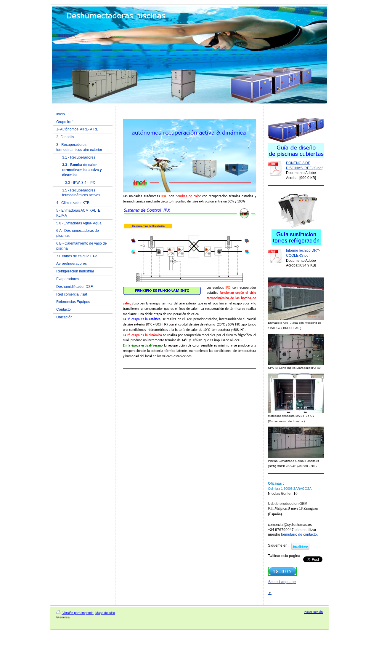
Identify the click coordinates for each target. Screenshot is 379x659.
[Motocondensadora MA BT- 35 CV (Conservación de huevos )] (296, 393)
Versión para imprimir (78, 613)
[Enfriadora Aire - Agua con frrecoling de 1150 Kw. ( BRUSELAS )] (296, 298)
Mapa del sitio (105, 613)
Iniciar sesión (313, 612)
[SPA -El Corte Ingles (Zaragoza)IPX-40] (296, 349)
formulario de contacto (299, 534)
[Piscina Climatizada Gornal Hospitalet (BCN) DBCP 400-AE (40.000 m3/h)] (296, 442)
